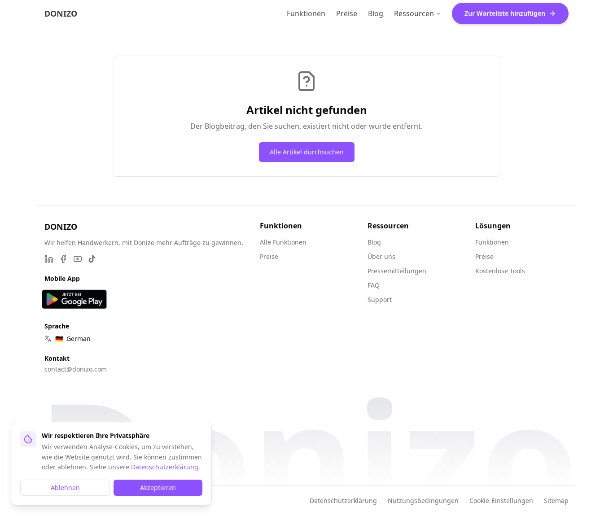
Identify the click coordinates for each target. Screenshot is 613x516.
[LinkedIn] (48, 258)
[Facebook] (63, 258)
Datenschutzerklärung (343, 500)
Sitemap (556, 500)
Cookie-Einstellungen (501, 500)
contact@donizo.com (75, 369)
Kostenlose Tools (500, 271)
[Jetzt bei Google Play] (74, 299)
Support (380, 299)
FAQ (374, 285)
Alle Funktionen (283, 242)
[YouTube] (77, 258)
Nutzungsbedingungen (423, 500)
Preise (269, 256)
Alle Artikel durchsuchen (307, 152)
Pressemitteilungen (397, 271)
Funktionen (492, 242)
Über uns (381, 256)
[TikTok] (92, 258)
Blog (374, 242)
